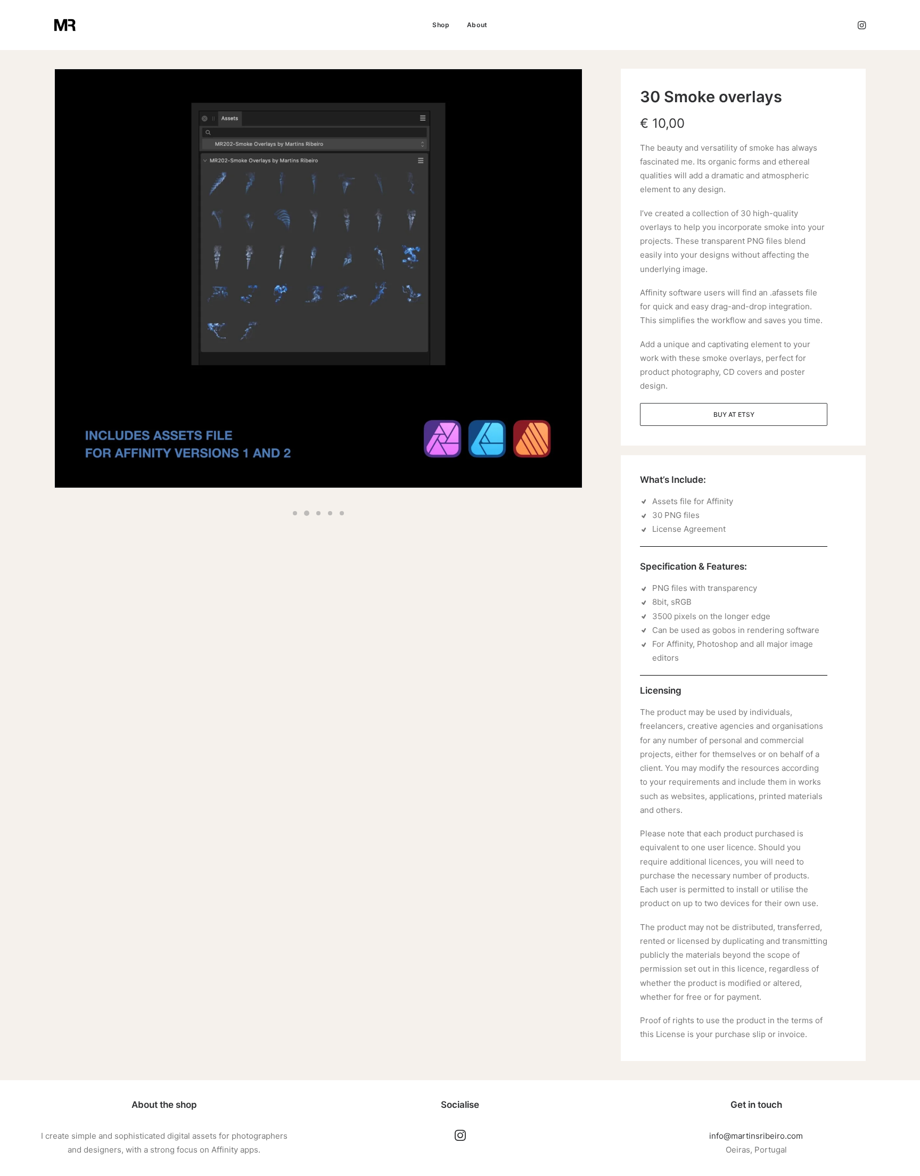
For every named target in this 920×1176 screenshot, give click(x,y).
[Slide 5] (342, 513)
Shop (440, 25)
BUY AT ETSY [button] (733, 414)
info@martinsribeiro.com (756, 1136)
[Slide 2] (307, 513)
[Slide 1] (295, 513)
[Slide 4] (330, 513)
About (477, 25)
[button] (861, 25)
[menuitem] (441, 25)
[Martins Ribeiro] (65, 25)
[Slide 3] (318, 513)
